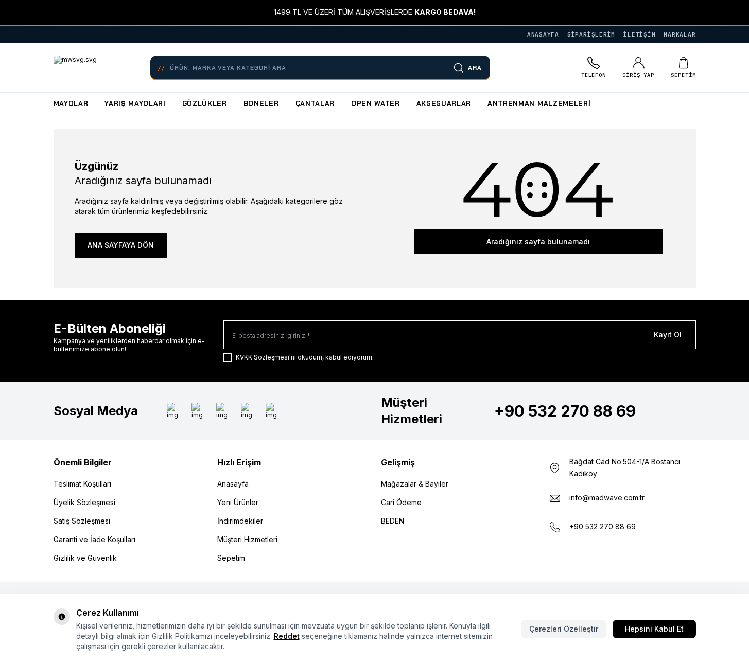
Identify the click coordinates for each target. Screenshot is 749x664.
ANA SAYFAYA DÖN (121, 245)
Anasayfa (233, 483)
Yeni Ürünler (237, 502)
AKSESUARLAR (443, 103)
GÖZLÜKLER (204, 103)
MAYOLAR (71, 103)
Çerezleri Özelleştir (563, 628)
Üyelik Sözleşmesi (84, 502)
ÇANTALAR (315, 103)
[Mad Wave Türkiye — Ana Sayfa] (75, 68)
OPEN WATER (375, 103)
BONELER (261, 103)
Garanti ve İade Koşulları (94, 539)
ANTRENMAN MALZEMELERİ (538, 103)
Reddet (287, 636)
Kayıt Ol (668, 334)
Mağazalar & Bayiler (414, 483)
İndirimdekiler (240, 520)
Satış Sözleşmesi (82, 520)
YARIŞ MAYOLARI (134, 103)
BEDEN (392, 520)
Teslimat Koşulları (82, 483)
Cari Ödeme (401, 502)
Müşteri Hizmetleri (247, 539)
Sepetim (231, 557)
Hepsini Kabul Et (654, 628)
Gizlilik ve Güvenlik (85, 557)
